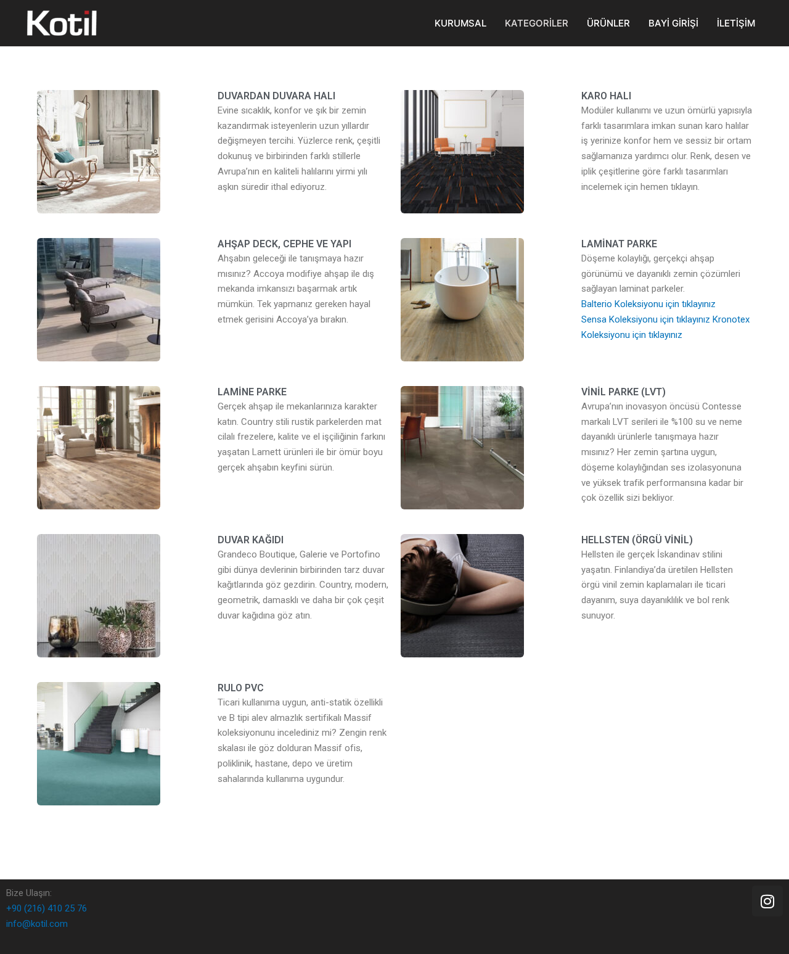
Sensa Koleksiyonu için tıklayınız (645, 319)
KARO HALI (606, 96)
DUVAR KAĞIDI (251, 540)
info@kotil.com (37, 923)
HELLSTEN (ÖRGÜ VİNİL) (637, 540)
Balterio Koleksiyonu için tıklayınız (648, 304)
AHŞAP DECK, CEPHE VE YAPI (284, 244)
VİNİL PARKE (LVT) (623, 392)
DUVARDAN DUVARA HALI (276, 96)
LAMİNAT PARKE (619, 244)
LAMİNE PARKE (252, 392)
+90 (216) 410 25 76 (46, 908)
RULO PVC (241, 688)
